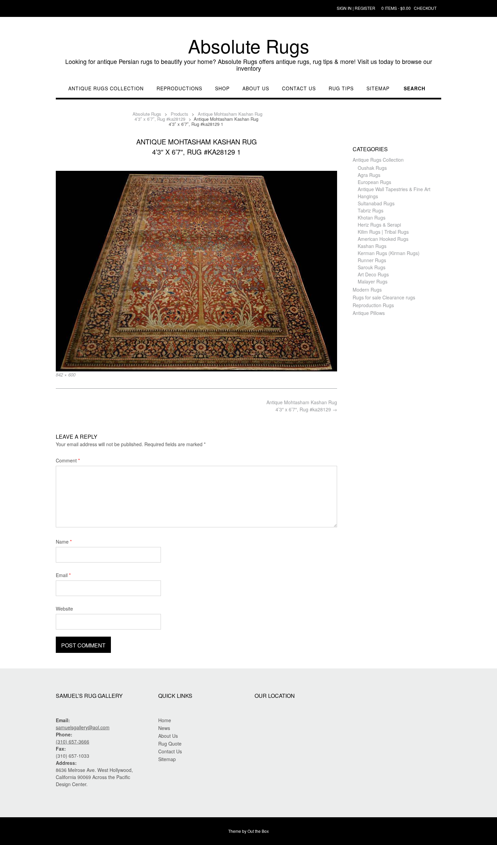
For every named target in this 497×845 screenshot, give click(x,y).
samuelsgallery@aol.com (83, 727)
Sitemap (377, 88)
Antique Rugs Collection (106, 88)
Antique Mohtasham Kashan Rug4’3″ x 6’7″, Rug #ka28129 (301, 406)
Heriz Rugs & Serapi (379, 224)
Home (164, 720)
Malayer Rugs (372, 281)
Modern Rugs (367, 289)
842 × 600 (65, 374)
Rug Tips (341, 88)
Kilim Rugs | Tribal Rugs (383, 231)
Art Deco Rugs (373, 274)
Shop (222, 88)
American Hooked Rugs (383, 238)
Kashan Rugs (372, 246)
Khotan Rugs (371, 217)
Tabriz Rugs (370, 210)
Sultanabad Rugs (376, 203)
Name (64, 541)
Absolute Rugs (248, 46)
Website (64, 608)
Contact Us (299, 88)
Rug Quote (170, 743)
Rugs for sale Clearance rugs (384, 297)
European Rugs (374, 182)
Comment (68, 460)
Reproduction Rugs (373, 305)
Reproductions (179, 88)
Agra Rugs (369, 175)
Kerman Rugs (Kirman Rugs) (389, 253)
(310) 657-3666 (72, 741)
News (164, 728)
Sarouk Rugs (371, 267)
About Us (255, 88)
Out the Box (258, 831)
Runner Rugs (372, 260)
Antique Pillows (369, 313)
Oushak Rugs (372, 167)
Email (63, 575)
